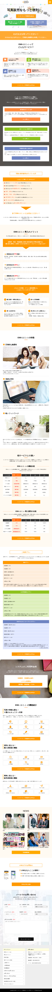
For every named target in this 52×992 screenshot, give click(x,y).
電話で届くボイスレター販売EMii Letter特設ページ (15, 22)
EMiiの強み (6, 957)
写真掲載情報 (26, 852)
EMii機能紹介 (7, 968)
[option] (26, 17)
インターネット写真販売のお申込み (26, 85)
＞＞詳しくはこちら (43, 647)
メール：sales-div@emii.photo (34, 962)
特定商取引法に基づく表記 (9, 981)
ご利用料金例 (7, 965)
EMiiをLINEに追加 (26, 884)
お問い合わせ (7, 973)
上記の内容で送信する (26, 939)
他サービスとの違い (8, 960)
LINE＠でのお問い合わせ (9, 970)
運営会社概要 (7, 978)
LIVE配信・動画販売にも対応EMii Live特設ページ (37, 22)
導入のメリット (7, 954)
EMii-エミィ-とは (7, 952)
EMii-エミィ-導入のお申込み (10, 976)
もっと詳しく (26, 119)
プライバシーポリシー (8, 983)
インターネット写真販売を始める (26, 16)
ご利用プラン (7, 962)
